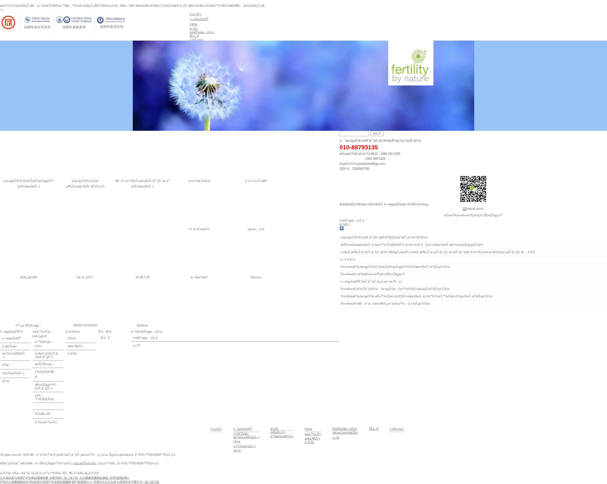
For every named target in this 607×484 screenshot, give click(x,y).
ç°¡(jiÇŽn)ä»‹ (9, 346)
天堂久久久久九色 (104, 482)
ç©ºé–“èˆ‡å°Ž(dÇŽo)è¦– (45, 397)
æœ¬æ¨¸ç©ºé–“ (85, 277)
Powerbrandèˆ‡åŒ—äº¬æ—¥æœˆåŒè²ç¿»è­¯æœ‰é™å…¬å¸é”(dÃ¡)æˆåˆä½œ (385, 303)
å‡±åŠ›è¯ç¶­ (142, 277)
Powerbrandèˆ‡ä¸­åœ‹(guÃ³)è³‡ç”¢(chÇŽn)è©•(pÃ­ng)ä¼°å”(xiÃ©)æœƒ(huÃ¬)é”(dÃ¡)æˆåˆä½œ (395, 266)
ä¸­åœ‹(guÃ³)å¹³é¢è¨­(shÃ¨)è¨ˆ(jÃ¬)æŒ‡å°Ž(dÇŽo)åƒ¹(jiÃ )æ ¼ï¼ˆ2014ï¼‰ (384, 237)
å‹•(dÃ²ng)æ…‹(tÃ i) (344, 428)
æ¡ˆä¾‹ (275, 428)
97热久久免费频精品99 (14, 482)
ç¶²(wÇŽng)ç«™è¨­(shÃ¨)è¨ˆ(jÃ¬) (46, 386)
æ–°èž (335, 437)
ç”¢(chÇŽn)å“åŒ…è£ (46, 374)
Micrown (256, 277)
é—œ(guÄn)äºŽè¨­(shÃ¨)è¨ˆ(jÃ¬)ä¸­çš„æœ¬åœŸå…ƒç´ (372, 281)
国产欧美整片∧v (82, 482)
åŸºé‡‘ (6, 381)
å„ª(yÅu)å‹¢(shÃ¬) (13, 373)
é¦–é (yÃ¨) (216, 429)
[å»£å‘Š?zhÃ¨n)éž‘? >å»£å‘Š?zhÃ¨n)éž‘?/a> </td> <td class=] (48, 406)
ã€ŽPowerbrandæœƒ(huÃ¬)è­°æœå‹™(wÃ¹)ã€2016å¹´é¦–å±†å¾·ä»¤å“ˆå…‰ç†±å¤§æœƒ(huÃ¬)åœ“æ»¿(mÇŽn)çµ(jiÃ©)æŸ (412, 244)
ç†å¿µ (5, 364)
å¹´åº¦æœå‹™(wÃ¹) (46, 422)
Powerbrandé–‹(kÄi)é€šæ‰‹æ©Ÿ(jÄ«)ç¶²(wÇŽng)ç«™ (373, 274)
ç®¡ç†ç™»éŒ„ (107, 463)
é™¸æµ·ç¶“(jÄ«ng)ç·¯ (28, 325)
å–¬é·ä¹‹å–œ (348, 259)
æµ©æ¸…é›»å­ (256, 229)
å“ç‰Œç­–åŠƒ (43, 413)
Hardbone (142, 325)
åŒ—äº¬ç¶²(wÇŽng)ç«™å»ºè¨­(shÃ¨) (50, 463)
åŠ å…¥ (373, 428)
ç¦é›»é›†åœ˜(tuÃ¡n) (199, 181)
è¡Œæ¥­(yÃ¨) (278, 432)
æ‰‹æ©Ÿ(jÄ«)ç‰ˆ (85, 463)
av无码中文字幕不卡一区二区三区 (138, 482)
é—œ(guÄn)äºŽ (11, 338)
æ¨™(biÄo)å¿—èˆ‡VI (44, 344)
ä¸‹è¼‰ (309, 442)
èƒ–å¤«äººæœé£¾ (199, 229)
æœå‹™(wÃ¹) (313, 434)
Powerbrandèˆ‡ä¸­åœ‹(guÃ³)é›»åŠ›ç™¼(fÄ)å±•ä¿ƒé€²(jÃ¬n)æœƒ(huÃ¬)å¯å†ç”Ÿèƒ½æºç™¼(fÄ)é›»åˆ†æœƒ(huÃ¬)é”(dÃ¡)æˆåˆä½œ (416, 296)
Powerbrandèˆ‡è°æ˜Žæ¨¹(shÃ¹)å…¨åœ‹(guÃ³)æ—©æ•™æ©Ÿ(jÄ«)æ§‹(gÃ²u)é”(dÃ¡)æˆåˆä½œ (395, 289)
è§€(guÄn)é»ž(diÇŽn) (345, 432)
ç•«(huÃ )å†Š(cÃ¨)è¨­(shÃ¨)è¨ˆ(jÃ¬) (46, 355)
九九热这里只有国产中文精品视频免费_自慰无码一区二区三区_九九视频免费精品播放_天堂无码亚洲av (64, 477)
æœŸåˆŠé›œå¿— (44, 364)
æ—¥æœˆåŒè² (199, 277)
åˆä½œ (308, 429)
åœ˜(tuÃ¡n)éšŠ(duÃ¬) (13, 355)
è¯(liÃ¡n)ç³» (397, 429)
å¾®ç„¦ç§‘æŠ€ (28, 277)
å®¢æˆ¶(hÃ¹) (312, 438)
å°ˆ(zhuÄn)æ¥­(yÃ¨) (282, 436)
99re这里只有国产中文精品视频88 (50, 482)
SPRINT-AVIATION (85, 325)
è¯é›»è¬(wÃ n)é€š (256, 181)
